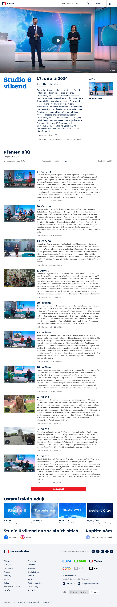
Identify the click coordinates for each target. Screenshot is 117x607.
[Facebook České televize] (98, 551)
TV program (8, 561)
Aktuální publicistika (55, 139)
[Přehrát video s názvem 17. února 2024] (58, 40)
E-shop (6, 583)
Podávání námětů (34, 583)
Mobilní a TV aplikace (12, 586)
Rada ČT (31, 575)
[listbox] (84, 592)
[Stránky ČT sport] (80, 562)
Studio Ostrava (33, 572)
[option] (74, 592)
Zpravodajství (42, 139)
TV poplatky (8, 568)
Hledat (88, 3)
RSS (112, 602)
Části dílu (53, 84)
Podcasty (7, 575)
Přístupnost (45, 602)
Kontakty (31, 590)
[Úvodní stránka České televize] (16, 551)
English (20, 602)
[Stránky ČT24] (66, 562)
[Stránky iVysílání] (95, 562)
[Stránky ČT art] (78, 569)
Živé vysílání (8, 564)
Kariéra (30, 579)
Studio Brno (32, 568)
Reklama (31, 564)
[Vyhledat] (66, 161)
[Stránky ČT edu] (93, 569)
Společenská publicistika (73, 139)
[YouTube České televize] (102, 551)
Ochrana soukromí (32, 602)
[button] (58, 40)
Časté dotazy (33, 586)
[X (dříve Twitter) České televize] (107, 551)
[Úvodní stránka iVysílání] (10, 3)
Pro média (32, 561)
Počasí (6, 579)
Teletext (7, 572)
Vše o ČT (7, 590)
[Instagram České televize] (93, 551)
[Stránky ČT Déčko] (66, 569)
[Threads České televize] (111, 551)
